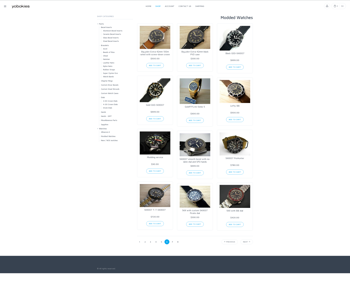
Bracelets (105, 45)
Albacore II (105, 132)
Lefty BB (235, 105)
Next (246, 242)
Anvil (105, 49)
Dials (103, 97)
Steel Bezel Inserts (111, 41)
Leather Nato (108, 63)
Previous (230, 242)
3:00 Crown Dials (110, 101)
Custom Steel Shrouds (110, 89)
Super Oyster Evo (110, 73)
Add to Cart (155, 65)
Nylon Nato (107, 66)
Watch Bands (108, 76)
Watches (103, 128)
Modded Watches (108, 136)
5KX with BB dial (235, 210)
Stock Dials (107, 108)
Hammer (106, 59)
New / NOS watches (109, 140)
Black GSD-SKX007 (234, 53)
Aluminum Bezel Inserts (112, 31)
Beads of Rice (109, 52)
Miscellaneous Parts (109, 120)
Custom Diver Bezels (109, 85)
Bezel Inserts (106, 27)
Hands (103, 112)
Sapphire (104, 124)
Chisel (105, 56)
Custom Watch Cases (109, 93)
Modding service (155, 157)
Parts (101, 24)
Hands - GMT (106, 116)
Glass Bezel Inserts (111, 38)
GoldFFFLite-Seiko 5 (195, 106)
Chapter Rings (107, 81)
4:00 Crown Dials (110, 104)
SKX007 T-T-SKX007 (155, 210)
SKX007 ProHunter (235, 158)
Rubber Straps (109, 69)
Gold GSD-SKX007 (155, 105)
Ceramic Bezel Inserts (112, 34)
